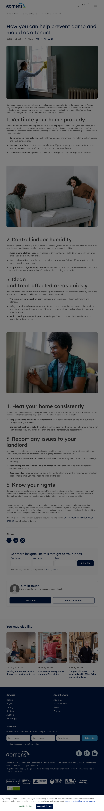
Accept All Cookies (44, 806)
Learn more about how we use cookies (80, 801)
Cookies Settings (25, 806)
